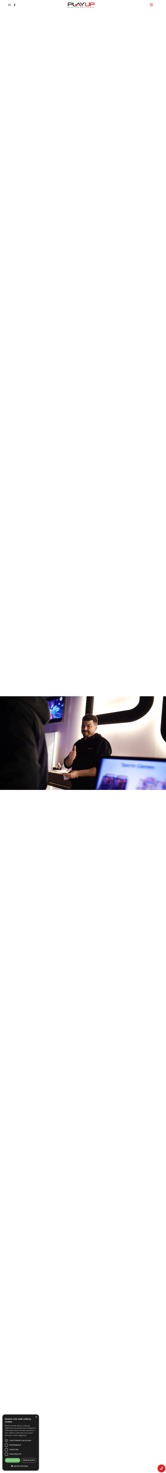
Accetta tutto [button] (12, 1460)
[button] (20, 1466)
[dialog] (20, 1442)
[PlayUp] (81, 5)
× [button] (36, 1417)
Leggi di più (22, 1435)
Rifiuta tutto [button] (29, 1460)
